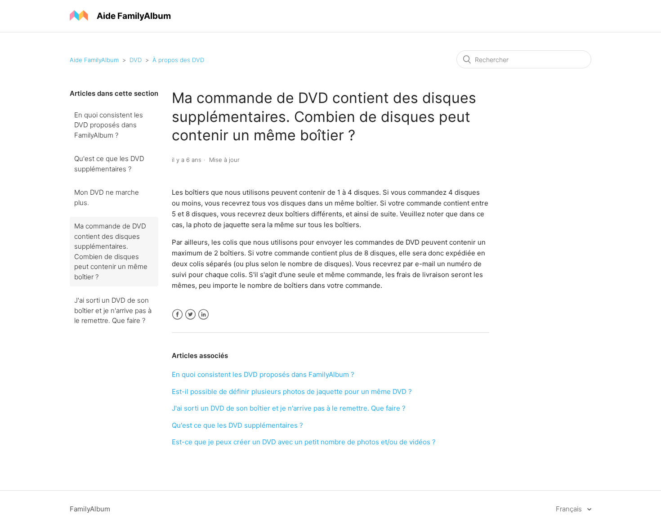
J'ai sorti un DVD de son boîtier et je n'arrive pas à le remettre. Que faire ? (113, 310)
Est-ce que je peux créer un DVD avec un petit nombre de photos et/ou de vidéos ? (304, 442)
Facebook (177, 314)
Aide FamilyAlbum (94, 59)
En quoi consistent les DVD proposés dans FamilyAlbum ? (108, 125)
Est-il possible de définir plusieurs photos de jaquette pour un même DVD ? (292, 391)
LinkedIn (203, 314)
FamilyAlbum (90, 509)
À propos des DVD (178, 59)
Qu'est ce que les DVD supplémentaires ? (109, 163)
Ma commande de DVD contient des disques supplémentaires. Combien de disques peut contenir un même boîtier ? (110, 251)
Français (570, 509)
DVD (136, 59)
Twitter (190, 314)
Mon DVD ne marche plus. (106, 197)
